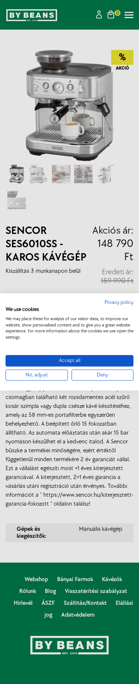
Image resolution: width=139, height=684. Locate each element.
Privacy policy (119, 302)
